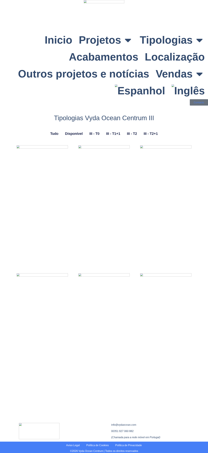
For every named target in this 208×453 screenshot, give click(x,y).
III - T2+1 (151, 134)
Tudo (54, 134)
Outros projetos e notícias (83, 74)
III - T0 (94, 134)
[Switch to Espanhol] (140, 90)
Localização (175, 57)
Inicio (58, 40)
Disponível (74, 134)
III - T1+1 (113, 134)
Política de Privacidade (128, 445)
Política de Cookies (97, 445)
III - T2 (132, 134)
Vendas (174, 74)
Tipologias (166, 40)
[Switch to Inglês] (188, 90)
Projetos (100, 40)
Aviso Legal (73, 445)
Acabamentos (103, 57)
